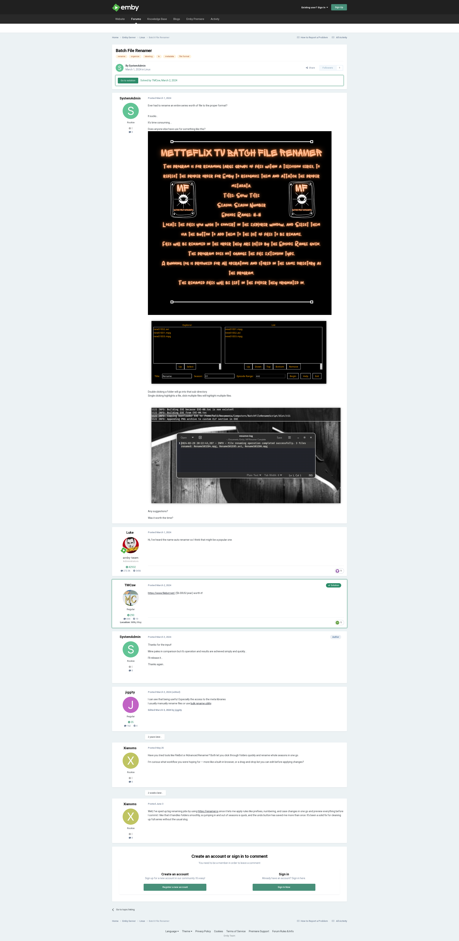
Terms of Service (236, 931)
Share (311, 67)
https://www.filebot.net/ (161, 593)
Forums (136, 19)
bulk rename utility (201, 703)
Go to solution (128, 80)
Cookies (218, 931)
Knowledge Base (157, 19)
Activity (215, 19)
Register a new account (175, 887)
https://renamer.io (208, 811)
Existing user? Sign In (313, 7)
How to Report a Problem (314, 37)
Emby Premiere (195, 19)
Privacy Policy (203, 931)
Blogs (176, 19)
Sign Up (339, 7)
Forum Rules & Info (283, 931)
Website (120, 19)
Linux (147, 69)
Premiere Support (259, 931)
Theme (186, 931)
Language (171, 931)
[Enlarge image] (240, 222)
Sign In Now (284, 887)
